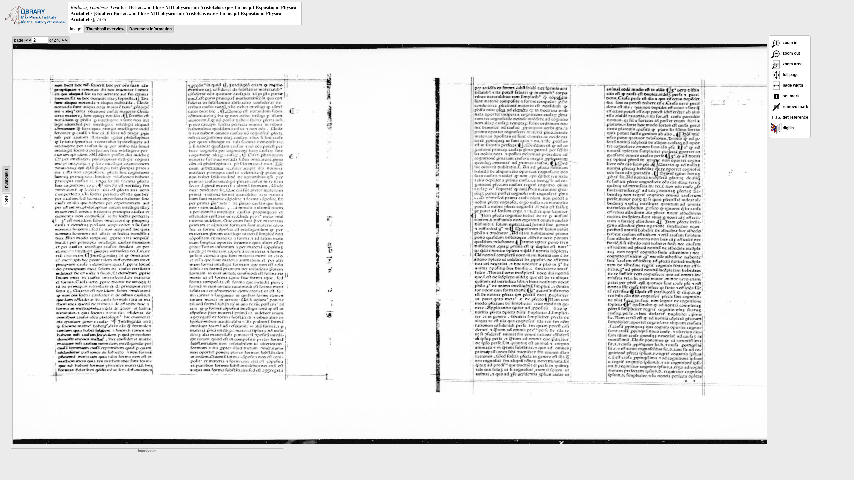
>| (66, 40)
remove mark (795, 106)
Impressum (147, 450)
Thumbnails (6, 179)
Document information (150, 29)
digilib (788, 128)
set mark (791, 96)
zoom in (789, 42)
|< (26, 40)
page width (792, 85)
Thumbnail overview (105, 29)
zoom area (792, 64)
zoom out (791, 53)
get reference (795, 117)
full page (790, 74)
